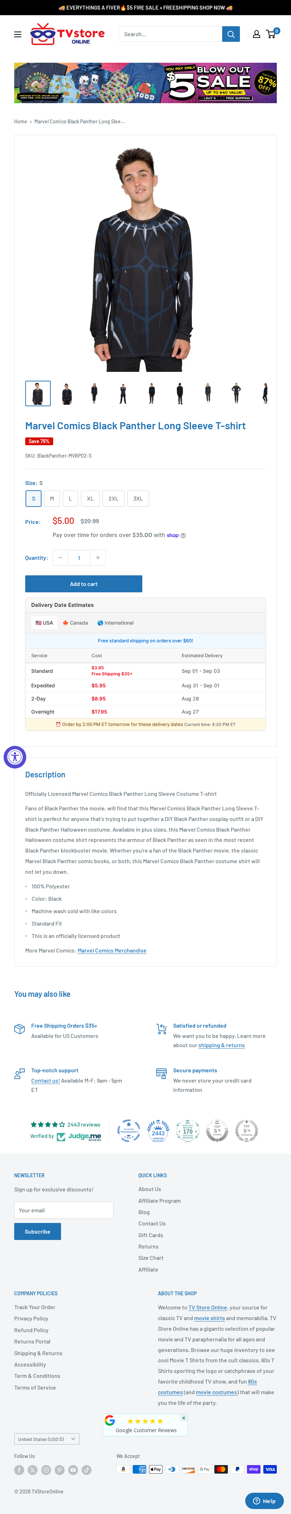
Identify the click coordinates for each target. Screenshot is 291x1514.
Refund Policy (31, 1329)
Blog (144, 1211)
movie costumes (216, 1392)
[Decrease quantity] (60, 557)
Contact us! (45, 1080)
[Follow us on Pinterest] (60, 1470)
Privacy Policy (31, 1318)
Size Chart (151, 1257)
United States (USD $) (41, 1439)
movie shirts (209, 1317)
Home (20, 121)
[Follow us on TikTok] (87, 1470)
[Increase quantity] (97, 557)
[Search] (231, 34)
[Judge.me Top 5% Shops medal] (217, 1130)
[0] (271, 34)
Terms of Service (35, 1387)
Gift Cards (150, 1234)
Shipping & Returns (38, 1353)
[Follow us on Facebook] (19, 1470)
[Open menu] (17, 34)
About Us (149, 1188)
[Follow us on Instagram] (46, 1470)
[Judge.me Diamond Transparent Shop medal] (128, 1130)
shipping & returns (221, 1044)
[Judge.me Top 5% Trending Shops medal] (246, 1130)
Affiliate (148, 1269)
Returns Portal (32, 1341)
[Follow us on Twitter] (33, 1470)
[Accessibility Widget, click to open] (15, 757)
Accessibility (30, 1364)
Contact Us (152, 1223)
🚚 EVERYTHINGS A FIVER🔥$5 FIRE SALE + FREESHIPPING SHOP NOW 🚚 (146, 7)
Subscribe (37, 1231)
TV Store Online (207, 1307)
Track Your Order (34, 1306)
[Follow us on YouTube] (73, 1470)
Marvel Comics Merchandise (112, 950)
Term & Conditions (37, 1375)
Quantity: (36, 557)
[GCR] (110, 1420)
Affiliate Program (159, 1200)
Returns (148, 1246)
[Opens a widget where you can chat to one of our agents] (264, 1501)
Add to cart (84, 583)
